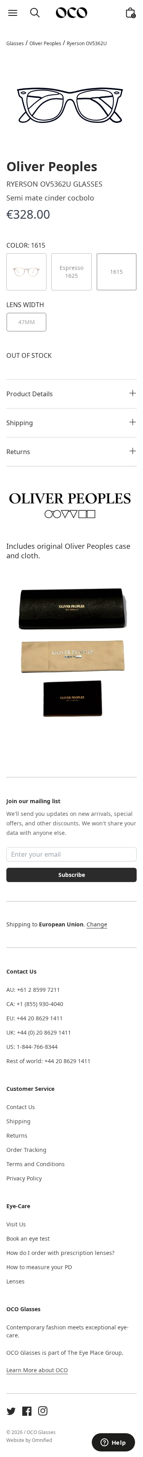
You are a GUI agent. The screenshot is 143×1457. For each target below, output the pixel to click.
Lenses (15, 1281)
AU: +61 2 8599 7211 (33, 989)
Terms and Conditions (35, 1164)
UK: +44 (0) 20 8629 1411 (38, 1032)
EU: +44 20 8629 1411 (34, 1018)
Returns (16, 1135)
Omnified (42, 1440)
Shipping (18, 1121)
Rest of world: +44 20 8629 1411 (48, 1061)
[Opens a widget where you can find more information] (113, 1443)
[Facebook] (27, 1411)
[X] (11, 1411)
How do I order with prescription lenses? (60, 1252)
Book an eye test (28, 1238)
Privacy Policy (24, 1178)
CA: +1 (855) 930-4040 (34, 1004)
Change (97, 924)
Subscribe (71, 874)
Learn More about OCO (37, 1370)
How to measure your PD (39, 1267)
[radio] (26, 322)
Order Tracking (26, 1149)
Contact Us (20, 1107)
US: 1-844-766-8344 (32, 1046)
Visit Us (16, 1224)
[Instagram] (43, 1411)
